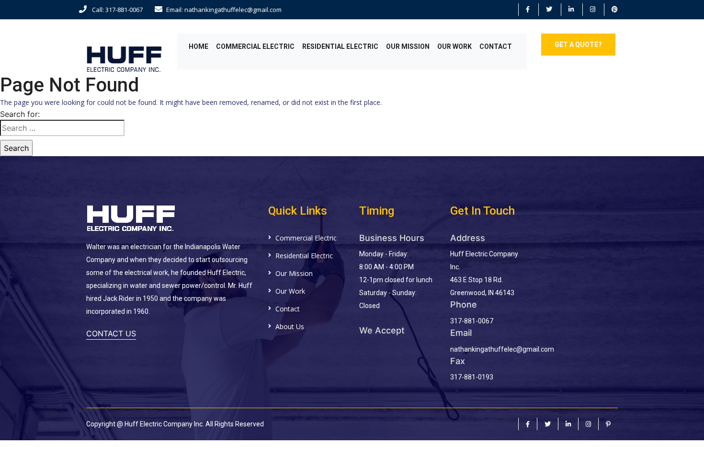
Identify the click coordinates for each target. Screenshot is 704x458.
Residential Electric (340, 46)
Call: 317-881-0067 (117, 9)
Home (198, 46)
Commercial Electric (255, 46)
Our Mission (408, 46)
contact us (111, 333)
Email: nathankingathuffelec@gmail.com (224, 9)
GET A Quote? (578, 44)
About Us (289, 326)
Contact (495, 46)
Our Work (454, 46)
